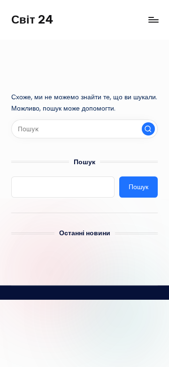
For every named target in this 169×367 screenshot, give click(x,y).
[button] (148, 129)
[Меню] (153, 19)
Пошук (84, 162)
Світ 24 (32, 19)
